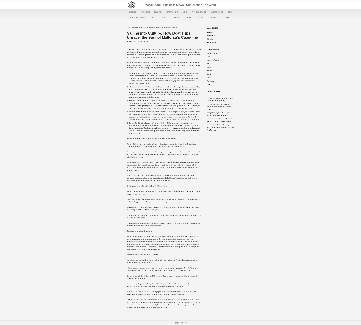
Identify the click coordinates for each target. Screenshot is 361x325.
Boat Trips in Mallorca (169, 138)
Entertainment (172, 12)
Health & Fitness (217, 12)
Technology (214, 17)
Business (132, 12)
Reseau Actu (132, 41)
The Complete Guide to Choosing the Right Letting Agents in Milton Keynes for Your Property (220, 127)
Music (164, 17)
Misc (153, 17)
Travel (228, 17)
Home (128, 27)
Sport (200, 17)
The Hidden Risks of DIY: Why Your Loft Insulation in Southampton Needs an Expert (220, 106)
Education (158, 12)
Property (176, 17)
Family (185, 12)
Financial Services (199, 12)
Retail (189, 17)
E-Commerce (145, 12)
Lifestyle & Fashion (137, 17)
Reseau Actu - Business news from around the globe (180, 5)
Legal (230, 12)
